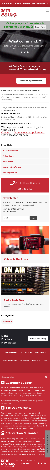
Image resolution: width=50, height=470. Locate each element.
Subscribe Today (38, 338)
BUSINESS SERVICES (10, 360)
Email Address (9, 212)
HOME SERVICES (40, 352)
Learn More (40, 27)
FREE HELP (36, 360)
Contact (5, 132)
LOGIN (45, 360)
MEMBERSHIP (24, 360)
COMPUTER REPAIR (10, 352)
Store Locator (39, 3)
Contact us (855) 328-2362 (15, 3)
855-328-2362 (25, 189)
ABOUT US (14, 369)
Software (7, 321)
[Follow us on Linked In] (28, 52)
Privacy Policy (26, 463)
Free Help (6, 145)
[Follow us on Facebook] (21, 52)
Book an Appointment (31, 81)
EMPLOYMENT (25, 369)
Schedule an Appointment (29, 132)
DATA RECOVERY (26, 352)
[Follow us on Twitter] (25, 52)
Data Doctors (8, 463)
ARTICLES (36, 369)
